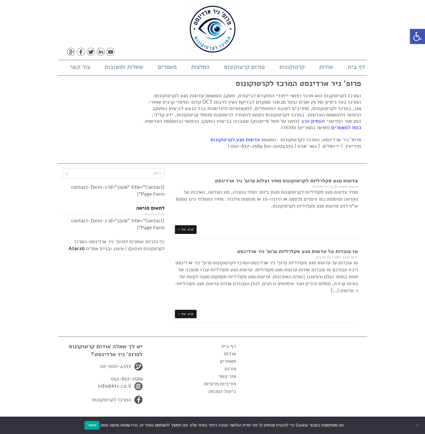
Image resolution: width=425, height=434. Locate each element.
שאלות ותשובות (124, 67)
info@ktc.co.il (114, 385)
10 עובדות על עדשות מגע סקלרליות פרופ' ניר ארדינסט (297, 251)
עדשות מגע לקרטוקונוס (235, 139)
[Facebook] (81, 52)
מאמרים (167, 67)
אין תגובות (320, 186)
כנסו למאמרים (346, 127)
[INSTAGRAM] (120, 52)
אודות (326, 67)
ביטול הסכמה (222, 391)
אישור (91, 425)
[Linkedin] (101, 52)
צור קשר (80, 67)
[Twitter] (91, 52)
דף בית (356, 67)
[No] (418, 425)
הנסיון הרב (312, 121)
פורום (230, 368)
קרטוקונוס (292, 67)
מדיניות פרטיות (220, 383)
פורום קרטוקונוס (244, 67)
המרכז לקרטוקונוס (111, 399)
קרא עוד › (185, 229)
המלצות (200, 67)
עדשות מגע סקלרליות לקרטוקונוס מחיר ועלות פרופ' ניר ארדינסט (286, 180)
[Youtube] (110, 52)
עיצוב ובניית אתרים (96, 248)
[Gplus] (71, 52)
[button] (417, 36)
